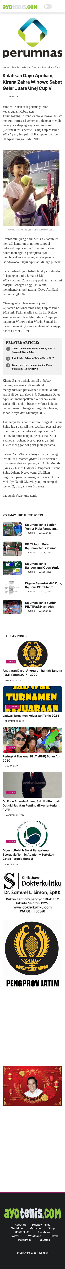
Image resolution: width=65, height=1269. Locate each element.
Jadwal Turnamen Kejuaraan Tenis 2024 (31, 715)
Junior (31, 533)
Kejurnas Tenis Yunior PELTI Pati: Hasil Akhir (40, 604)
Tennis (15, 67)
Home (6, 67)
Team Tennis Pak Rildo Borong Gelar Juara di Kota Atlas (33, 350)
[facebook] (6, 504)
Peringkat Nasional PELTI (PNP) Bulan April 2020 (32, 758)
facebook (44, 1232)
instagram (24, 1239)
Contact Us (22, 1232)
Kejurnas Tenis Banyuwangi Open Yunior (43, 565)
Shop (51, 1228)
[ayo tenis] (20, 8)
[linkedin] (33, 504)
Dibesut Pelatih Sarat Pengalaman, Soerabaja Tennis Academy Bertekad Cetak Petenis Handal (28, 854)
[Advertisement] (32, 1028)
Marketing (36, 1228)
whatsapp (34, 1236)
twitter (14, 1236)
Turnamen (13, 706)
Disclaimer (17, 1228)
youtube (45, 1239)
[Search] (55, 6)
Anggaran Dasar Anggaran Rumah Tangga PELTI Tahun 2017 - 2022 (32, 672)
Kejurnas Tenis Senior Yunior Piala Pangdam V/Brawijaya (32, 367)
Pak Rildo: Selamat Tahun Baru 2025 (33, 358)
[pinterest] (26, 504)
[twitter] (13, 504)
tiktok (54, 1236)
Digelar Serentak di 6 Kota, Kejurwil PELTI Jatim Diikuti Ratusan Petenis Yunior (43, 585)
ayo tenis (44, 1252)
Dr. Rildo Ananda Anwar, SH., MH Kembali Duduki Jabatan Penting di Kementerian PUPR (31, 805)
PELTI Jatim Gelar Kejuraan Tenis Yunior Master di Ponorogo (40, 546)
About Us (20, 1224)
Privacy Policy (41, 1224)
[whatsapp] (19, 504)
